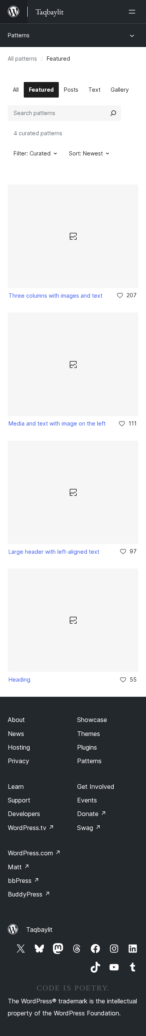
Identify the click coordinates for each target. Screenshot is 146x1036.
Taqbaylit (39, 929)
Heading (19, 679)
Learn (16, 786)
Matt (19, 867)
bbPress (23, 880)
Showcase (92, 720)
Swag (89, 828)
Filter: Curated (32, 153)
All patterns (22, 58)
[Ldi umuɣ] (133, 11)
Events (87, 800)
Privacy (18, 761)
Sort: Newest (86, 153)
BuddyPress (29, 894)
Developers (24, 814)
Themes (88, 734)
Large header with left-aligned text (54, 551)
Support (19, 800)
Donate (91, 814)
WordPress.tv (31, 828)
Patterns (19, 35)
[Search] (113, 113)
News (16, 734)
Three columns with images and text (55, 295)
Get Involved (95, 786)
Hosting (19, 747)
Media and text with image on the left (57, 423)
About (16, 720)
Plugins (87, 747)
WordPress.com (34, 853)
